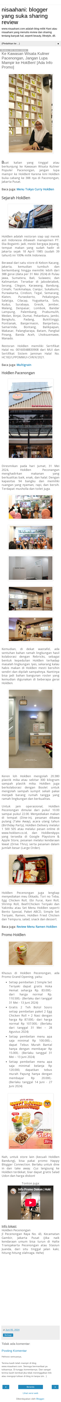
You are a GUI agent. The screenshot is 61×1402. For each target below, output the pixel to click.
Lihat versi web (30, 1393)
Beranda (30, 1387)
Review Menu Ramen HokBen (37, 927)
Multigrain (24, 365)
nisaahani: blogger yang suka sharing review (25, 15)
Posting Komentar (14, 1350)
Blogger (40, 1398)
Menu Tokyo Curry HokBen (35, 189)
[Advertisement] (30, 1292)
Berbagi (8, 1335)
